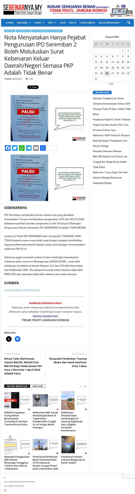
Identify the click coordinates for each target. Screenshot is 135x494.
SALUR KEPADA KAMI (109, 22)
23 (128, 67)
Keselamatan (23, 31)
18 (101, 67)
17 (96, 67)
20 (112, 67)
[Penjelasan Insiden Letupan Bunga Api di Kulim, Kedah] (74, 444)
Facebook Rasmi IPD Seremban (22, 290)
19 (107, 67)
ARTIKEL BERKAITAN (17, 386)
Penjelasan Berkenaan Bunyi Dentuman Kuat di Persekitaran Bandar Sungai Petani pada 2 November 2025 (45, 462)
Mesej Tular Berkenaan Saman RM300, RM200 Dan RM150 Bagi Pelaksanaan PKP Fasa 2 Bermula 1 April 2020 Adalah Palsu (23, 366)
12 (107, 62)
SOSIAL (37, 22)
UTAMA (10, 22)
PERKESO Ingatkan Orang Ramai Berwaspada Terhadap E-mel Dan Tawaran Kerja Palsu (15, 418)
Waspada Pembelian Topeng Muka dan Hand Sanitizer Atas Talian (68, 362)
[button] (129, 23)
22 (123, 67)
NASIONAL (22, 22)
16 (128, 62)
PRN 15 (72, 22)
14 (118, 62)
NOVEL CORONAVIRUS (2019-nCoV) (47, 31)
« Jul (110, 83)
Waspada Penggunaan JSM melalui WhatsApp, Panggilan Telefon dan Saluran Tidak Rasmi (17, 462)
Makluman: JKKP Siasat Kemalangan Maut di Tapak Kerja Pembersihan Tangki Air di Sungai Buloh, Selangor (45, 420)
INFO (50, 22)
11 (101, 62)
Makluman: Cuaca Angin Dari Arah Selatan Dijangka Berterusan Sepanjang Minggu (110, 177)
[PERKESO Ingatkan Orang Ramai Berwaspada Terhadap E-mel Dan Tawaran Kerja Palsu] (17, 400)
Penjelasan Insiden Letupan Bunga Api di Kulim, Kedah (73, 459)
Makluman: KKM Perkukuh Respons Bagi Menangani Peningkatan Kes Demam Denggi (111, 140)
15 (123, 62)
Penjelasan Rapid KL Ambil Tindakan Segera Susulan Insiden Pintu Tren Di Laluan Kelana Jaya (111, 124)
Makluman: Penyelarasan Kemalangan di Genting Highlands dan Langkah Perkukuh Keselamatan (71, 421)
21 (118, 67)
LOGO (63, 22)
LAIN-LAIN (38, 386)
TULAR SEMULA (87, 22)
